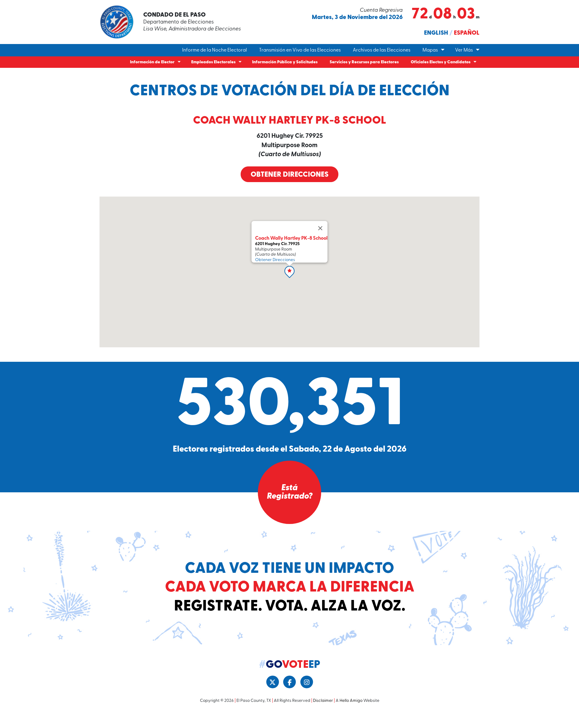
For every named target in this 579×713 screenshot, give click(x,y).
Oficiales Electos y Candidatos (440, 62)
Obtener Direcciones (289, 174)
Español (466, 33)
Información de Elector (152, 62)
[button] (289, 272)
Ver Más (464, 50)
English (436, 33)
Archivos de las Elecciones (381, 50)
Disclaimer (323, 701)
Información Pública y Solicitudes (285, 62)
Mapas (430, 50)
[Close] (320, 228)
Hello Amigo (351, 701)
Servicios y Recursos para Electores (364, 62)
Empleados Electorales (213, 62)
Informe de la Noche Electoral (214, 50)
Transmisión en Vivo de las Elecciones (300, 50)
